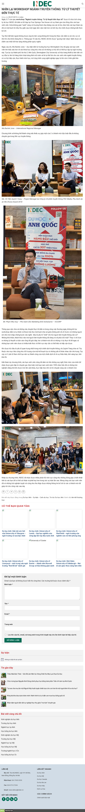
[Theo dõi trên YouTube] (15, 799)
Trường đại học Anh (8, 723)
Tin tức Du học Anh (57, 497)
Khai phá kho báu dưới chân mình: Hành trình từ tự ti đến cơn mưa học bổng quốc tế (36, 696)
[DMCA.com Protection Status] (6, 810)
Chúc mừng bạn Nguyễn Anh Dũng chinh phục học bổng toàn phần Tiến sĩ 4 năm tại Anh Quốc (39, 681)
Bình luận (8, 584)
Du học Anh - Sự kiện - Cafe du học (36, 497)
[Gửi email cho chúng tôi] (8, 799)
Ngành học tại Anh (8, 727)
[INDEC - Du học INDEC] (42, 3)
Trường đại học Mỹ (8, 739)
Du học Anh (40, 773)
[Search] (82, 4)
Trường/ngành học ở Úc (10, 751)
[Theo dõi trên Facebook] (4, 799)
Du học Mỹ (40, 776)
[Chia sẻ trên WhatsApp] (3, 492)
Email (7, 614)
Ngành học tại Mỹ (7, 743)
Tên (6, 604)
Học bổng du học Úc (8, 755)
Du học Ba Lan (41, 782)
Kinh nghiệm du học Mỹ (10, 735)
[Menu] (3, 3)
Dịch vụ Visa (41, 789)
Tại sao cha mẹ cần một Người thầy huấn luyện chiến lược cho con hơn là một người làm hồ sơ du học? (42, 688)
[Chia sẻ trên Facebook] (7, 492)
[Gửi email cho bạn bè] (15, 492)
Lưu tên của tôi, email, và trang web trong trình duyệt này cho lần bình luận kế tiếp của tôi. (42, 635)
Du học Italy (41, 786)
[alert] (41, 659)
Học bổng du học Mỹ (9, 747)
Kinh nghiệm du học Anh (10, 719)
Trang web (8, 624)
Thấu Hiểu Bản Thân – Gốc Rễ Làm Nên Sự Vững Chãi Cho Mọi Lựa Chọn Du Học (35, 674)
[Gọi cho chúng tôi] (12, 799)
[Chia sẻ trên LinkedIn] (23, 492)
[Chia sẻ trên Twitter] (11, 492)
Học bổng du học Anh (9, 731)
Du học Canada (42, 779)
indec (21, 17)
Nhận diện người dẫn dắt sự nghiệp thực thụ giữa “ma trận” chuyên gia (31, 703)
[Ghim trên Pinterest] (19, 492)
